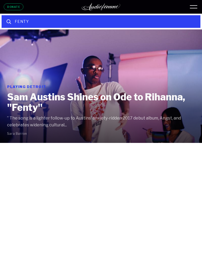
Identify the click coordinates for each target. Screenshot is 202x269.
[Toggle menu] (193, 7)
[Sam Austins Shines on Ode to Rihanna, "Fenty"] (101, 86)
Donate (13, 6)
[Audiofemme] (101, 7)
